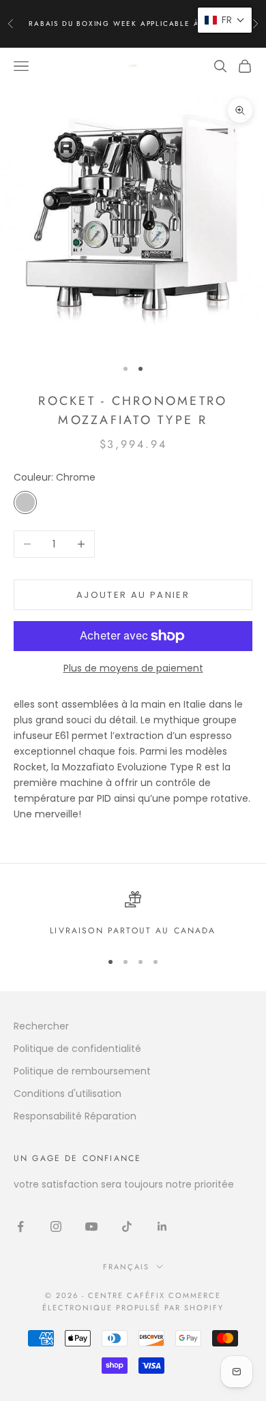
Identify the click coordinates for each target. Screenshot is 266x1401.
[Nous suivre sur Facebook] (20, 1226)
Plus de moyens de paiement (133, 668)
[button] (225, 20)
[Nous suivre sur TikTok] (127, 1226)
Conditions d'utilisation (67, 1093)
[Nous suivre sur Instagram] (56, 1226)
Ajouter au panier (133, 594)
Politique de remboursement (82, 1071)
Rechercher (41, 1026)
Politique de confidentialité (77, 1048)
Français (126, 1266)
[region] (133, 914)
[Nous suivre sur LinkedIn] (162, 1226)
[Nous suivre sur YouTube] (91, 1226)
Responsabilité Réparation (75, 1116)
